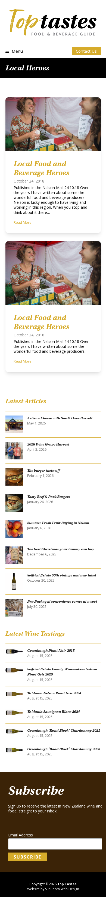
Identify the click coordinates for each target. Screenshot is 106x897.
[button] (14, 51)
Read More (23, 222)
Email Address (20, 835)
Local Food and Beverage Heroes (41, 168)
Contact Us (86, 51)
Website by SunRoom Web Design (53, 889)
